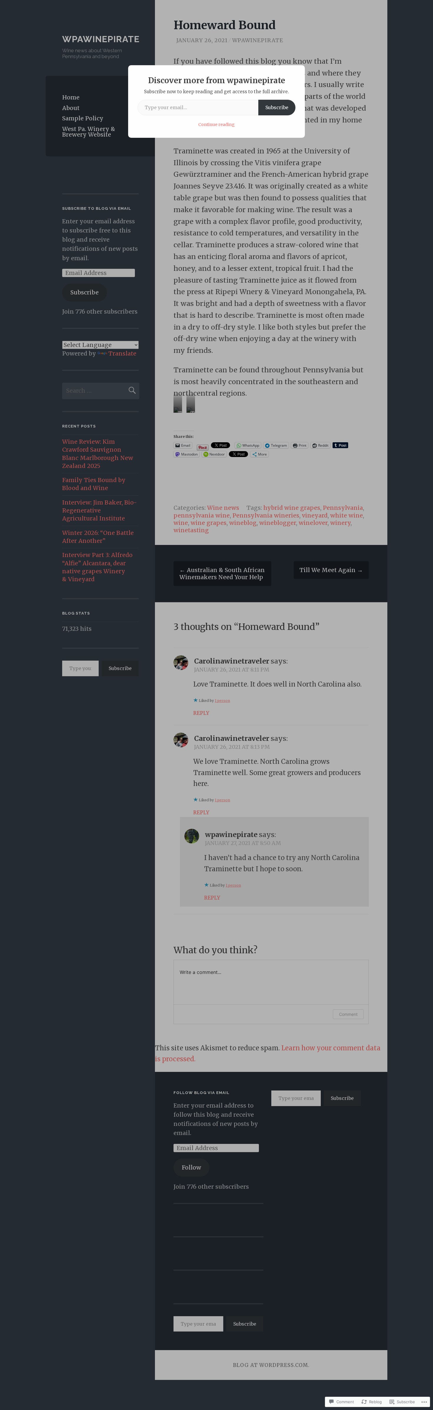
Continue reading (216, 124)
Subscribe (276, 107)
